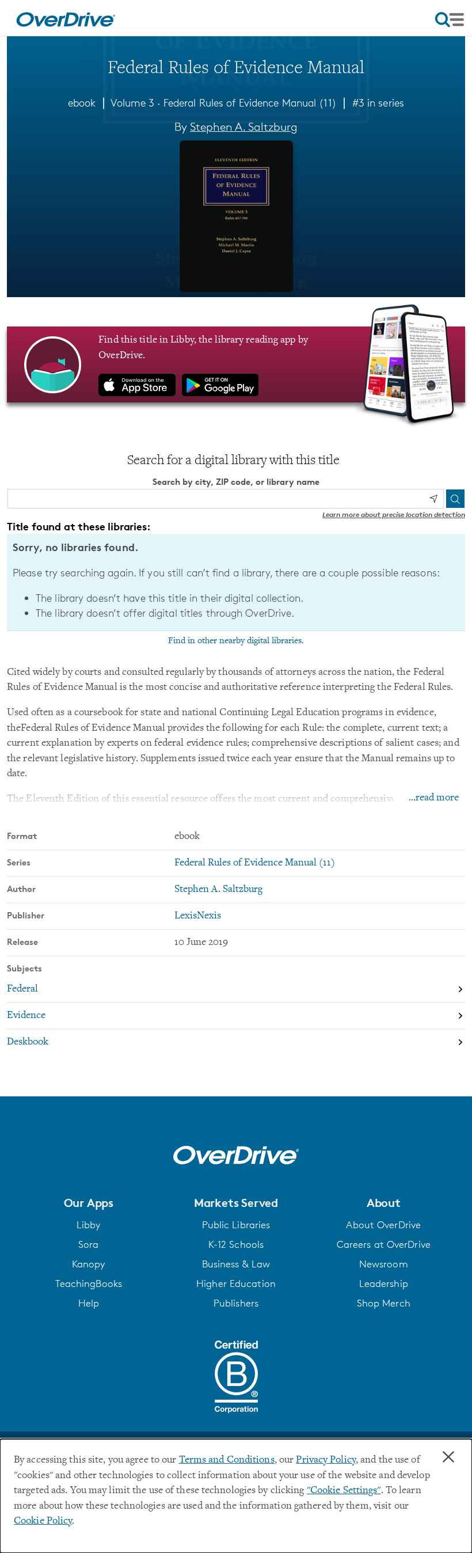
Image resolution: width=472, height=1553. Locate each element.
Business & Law (236, 1264)
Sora (88, 1244)
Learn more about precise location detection (393, 514)
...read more (434, 798)
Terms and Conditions (227, 1460)
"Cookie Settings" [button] (344, 1491)
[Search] (455, 498)
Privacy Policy (326, 1460)
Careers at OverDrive (384, 1244)
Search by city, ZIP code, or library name (236, 481)
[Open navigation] (449, 19)
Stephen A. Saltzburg (244, 127)
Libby (89, 1225)
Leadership (383, 1283)
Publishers (236, 1303)
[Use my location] (433, 498)
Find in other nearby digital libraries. (236, 640)
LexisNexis (197, 916)
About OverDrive (383, 1225)
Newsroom (383, 1264)
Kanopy (88, 1264)
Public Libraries (236, 1225)
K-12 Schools (236, 1244)
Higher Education (236, 1283)
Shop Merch (383, 1303)
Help (88, 1303)
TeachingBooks (88, 1283)
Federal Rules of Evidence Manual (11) (250, 102)
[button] (88, 1203)
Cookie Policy (43, 1521)
